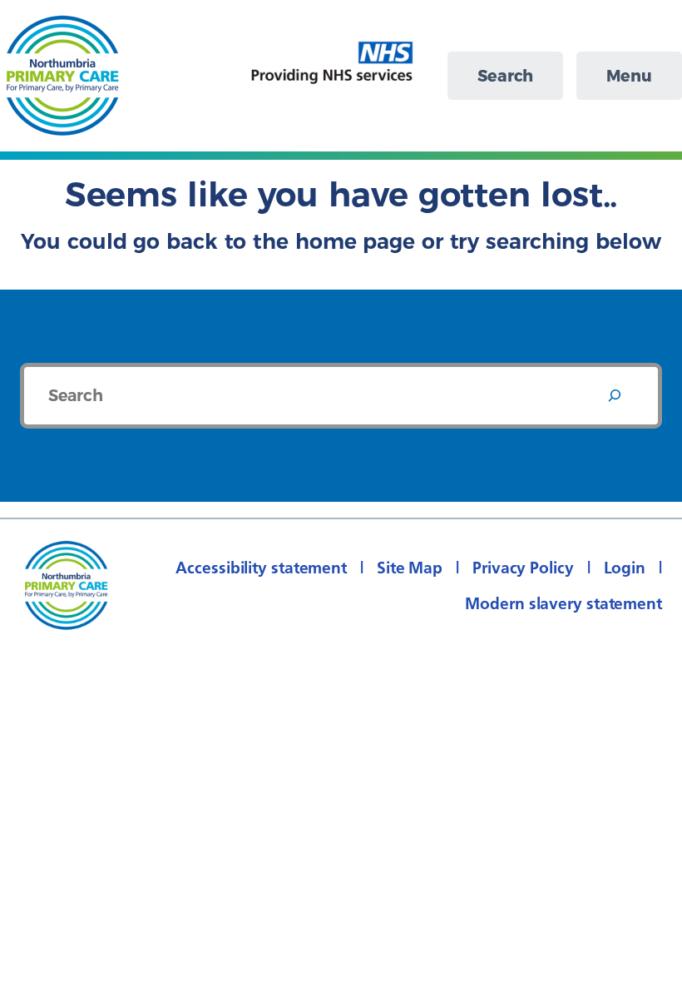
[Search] (615, 395)
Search (505, 76)
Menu (629, 76)
